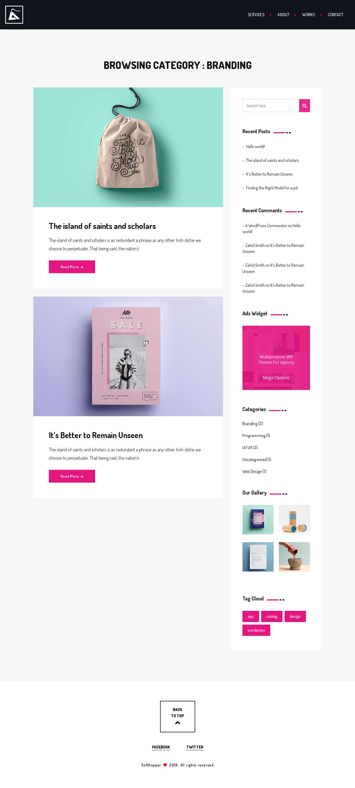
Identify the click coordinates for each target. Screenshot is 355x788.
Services (256, 14)
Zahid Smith (255, 245)
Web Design (252, 471)
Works (308, 14)
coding (271, 616)
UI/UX (247, 447)
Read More (70, 266)
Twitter (194, 747)
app (251, 616)
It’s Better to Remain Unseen (96, 435)
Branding (250, 423)
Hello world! (255, 146)
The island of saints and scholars (102, 226)
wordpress (256, 630)
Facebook (161, 747)
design (295, 616)
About (283, 14)
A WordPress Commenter (266, 225)
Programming (254, 435)
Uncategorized (254, 459)
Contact (335, 14)
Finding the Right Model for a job (272, 187)
